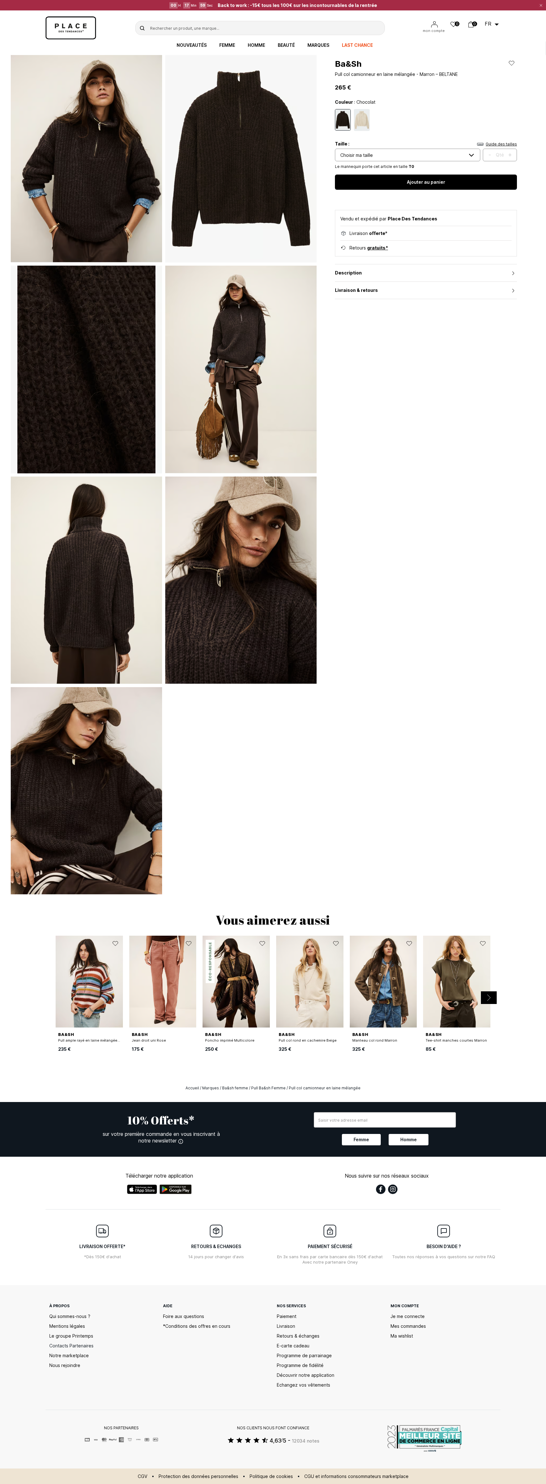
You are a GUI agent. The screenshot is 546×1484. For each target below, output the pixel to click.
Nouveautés (192, 45)
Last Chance (357, 45)
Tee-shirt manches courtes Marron (456, 1040)
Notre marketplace (69, 1355)
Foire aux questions (183, 1316)
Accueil (192, 1088)
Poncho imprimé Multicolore (229, 1040)
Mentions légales (67, 1326)
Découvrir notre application (305, 1375)
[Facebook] (380, 1189)
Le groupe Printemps (71, 1336)
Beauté (286, 45)
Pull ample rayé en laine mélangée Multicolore (98, 1040)
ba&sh (348, 64)
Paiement (286, 1316)
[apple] (142, 1189)
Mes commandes (408, 1326)
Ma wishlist (402, 1336)
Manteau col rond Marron (374, 1040)
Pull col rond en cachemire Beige (308, 1040)
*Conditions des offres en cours (196, 1326)
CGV (142, 1476)
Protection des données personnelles (198, 1476)
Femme (227, 45)
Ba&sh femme (235, 1088)
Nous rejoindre (64, 1365)
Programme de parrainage (304, 1355)
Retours (368, 247)
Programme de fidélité (300, 1365)
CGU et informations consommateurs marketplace (356, 1476)
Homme (256, 45)
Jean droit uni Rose (149, 1040)
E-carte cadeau (293, 1345)
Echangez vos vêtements (303, 1385)
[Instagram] (392, 1189)
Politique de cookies (271, 1476)
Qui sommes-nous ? (69, 1316)
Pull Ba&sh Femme (268, 1088)
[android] (176, 1189)
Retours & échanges (298, 1336)
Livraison (286, 1326)
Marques (318, 45)
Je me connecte (408, 1316)
